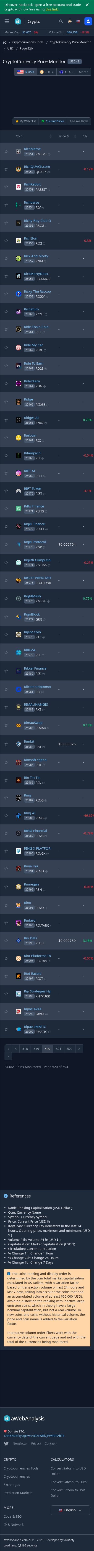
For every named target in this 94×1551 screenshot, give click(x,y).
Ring (27, 795)
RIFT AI (29, 470)
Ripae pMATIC (35, 1026)
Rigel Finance (34, 524)
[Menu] (7, 21)
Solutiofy (68, 1540)
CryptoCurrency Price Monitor (70, 42)
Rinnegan (31, 884)
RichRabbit (32, 184)
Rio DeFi (30, 938)
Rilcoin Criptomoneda (41, 686)
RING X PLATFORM (39, 848)
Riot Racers (32, 973)
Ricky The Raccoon (38, 291)
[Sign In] (88, 21)
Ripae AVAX (33, 1009)
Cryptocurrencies (17, 1476)
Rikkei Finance (35, 668)
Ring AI (29, 813)
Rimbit (29, 741)
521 (58, 1048)
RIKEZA (29, 650)
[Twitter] (6, 1443)
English (70, 1510)
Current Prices (54, 121)
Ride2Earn (32, 381)
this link (52, 9)
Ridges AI (31, 417)
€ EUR (68, 72)
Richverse (31, 202)
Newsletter (20, 1443)
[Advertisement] (47, 96)
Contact (50, 1443)
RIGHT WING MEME (39, 577)
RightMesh (32, 596)
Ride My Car (33, 345)
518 (25, 1048)
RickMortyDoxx (36, 273)
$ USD (29, 72)
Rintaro (29, 920)
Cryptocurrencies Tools (27, 42)
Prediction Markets (18, 1493)
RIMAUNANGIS (36, 704)
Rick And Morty (36, 256)
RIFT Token (32, 488)
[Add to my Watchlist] (6, 151)
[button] (50, 136)
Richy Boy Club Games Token (47, 220)
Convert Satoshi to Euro (68, 1482)
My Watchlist (28, 121)
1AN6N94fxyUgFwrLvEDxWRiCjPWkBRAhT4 (34, 1436)
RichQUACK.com (37, 166)
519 (36, 1048)
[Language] (78, 21)
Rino (27, 902)
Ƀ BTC (49, 72)
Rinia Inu (31, 866)
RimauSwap (33, 722)
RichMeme (32, 148)
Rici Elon (30, 238)
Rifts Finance (34, 506)
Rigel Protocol (35, 541)
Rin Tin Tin (32, 777)
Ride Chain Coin (36, 326)
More (82, 72)
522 (70, 1048)
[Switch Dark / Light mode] (69, 21)
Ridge (28, 399)
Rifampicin (32, 453)
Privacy (36, 1443)
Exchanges (12, 1484)
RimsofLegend (35, 759)
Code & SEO (13, 1516)
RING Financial (35, 830)
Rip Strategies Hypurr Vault (45, 991)
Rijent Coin (32, 632)
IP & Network (14, 1524)
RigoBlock (32, 614)
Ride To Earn (33, 363)
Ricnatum (31, 309)
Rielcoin (30, 435)
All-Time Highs (79, 121)
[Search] (61, 21)
